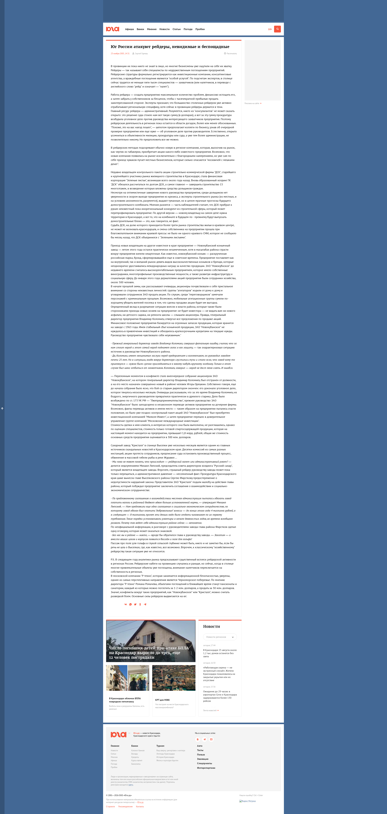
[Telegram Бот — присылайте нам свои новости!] (211, 739)
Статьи (177, 29)
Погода (188, 29)
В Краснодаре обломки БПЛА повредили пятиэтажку (125, 700)
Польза (201, 754)
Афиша (129, 29)
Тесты (200, 750)
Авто (199, 745)
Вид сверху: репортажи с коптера (170, 750)
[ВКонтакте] (197, 739)
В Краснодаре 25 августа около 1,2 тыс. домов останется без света (220, 653)
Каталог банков (137, 750)
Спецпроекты (204, 763)
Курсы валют (136, 760)
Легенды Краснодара (165, 754)
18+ (270, 29)
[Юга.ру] (112, 29)
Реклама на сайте (252, 103)
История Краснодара (165, 757)
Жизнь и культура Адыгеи (167, 760)
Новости (164, 29)
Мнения (151, 29)
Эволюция (202, 759)
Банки (140, 29)
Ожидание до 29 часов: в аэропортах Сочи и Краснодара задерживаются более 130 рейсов (220, 696)
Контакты (140, 806)
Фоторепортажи (206, 767)
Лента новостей (209, 710)
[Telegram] (204, 739)
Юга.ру (136, 733)
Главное (115, 745)
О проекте (110, 806)
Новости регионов (216, 636)
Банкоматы (136, 764)
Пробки (200, 29)
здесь (130, 784)
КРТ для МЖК (162, 699)
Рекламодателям (125, 806)
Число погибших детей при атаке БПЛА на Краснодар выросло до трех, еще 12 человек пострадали (149, 653)
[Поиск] (277, 29)
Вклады (134, 754)
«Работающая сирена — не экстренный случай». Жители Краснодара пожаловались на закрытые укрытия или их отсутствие (219, 674)
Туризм (160, 745)
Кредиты (135, 757)
